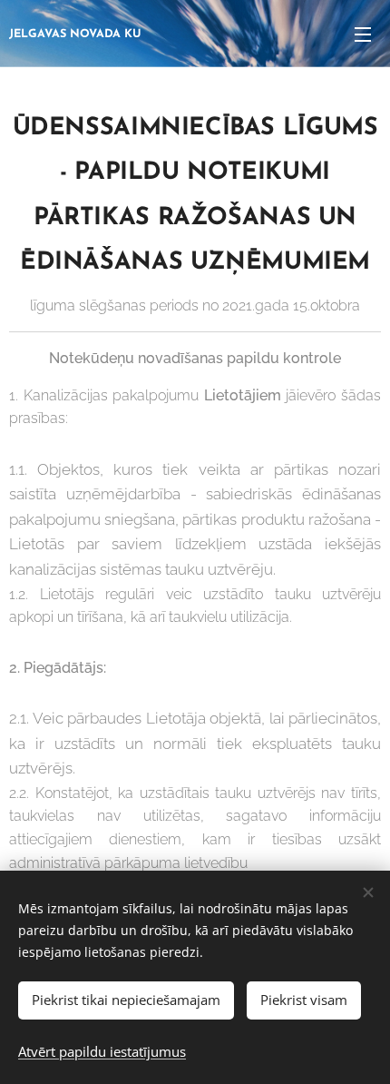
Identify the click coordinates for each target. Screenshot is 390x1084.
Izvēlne (363, 33)
